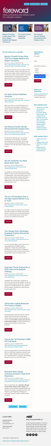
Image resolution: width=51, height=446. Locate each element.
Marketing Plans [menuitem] (35, 4)
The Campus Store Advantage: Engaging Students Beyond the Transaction (16, 233)
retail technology (11, 204)
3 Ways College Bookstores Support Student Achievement (42, 127)
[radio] (41, 69)
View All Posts (13, 406)
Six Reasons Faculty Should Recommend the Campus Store (40, 37)
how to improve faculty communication (17, 134)
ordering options (11, 166)
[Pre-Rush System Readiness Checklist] (25, 31)
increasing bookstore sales (20, 66)
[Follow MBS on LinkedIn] (27, 435)
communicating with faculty (14, 132)
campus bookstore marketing (14, 64)
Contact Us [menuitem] (44, 4)
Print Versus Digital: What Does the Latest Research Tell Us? (42, 114)
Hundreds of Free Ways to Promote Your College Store (42, 109)
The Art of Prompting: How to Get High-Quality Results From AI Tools (16, 198)
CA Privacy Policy (14, 440)
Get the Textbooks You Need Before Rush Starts (15, 162)
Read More (8, 84)
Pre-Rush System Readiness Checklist (24, 36)
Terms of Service (24, 440)
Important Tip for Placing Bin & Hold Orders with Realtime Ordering (17, 269)
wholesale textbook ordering (10, 168)
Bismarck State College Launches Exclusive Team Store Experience (17, 374)
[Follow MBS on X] (30, 435)
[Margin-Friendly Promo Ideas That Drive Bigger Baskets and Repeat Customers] (10, 31)
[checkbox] (41, 70)
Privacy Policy (6, 440)
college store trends (18, 346)
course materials (11, 239)
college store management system (20, 381)
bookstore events (42, 142)
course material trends (9, 277)
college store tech (19, 204)
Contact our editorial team (40, 94)
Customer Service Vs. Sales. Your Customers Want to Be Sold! (42, 119)
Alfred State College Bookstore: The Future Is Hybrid (16, 304)
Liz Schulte (11, 63)
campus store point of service (22, 239)
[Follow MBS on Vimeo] (33, 435)
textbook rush (11, 100)
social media (41, 150)
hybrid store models (12, 309)
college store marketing (13, 379)
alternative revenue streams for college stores (18, 345)
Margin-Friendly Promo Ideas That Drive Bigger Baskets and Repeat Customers (10, 38)
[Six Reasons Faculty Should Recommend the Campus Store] (41, 31)
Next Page (22, 406)
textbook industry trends (20, 166)
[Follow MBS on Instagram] (36, 435)
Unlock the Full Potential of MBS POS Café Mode (17, 340)
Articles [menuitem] (27, 4)
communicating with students (10, 240)
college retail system (18, 100)
